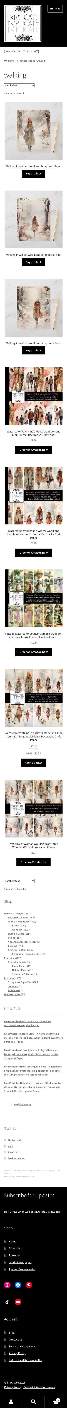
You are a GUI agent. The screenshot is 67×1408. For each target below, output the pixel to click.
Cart (10, 1146)
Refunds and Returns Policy (25, 1360)
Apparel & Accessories (22, 1269)
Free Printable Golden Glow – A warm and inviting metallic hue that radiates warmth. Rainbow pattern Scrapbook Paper (33, 1037)
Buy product (33, 173)
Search (33, 1402)
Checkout (13, 1152)
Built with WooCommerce (39, 1387)
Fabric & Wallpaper (20, 1262)
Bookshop (15, 1255)
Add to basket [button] (33, 762)
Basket (52, 1398)
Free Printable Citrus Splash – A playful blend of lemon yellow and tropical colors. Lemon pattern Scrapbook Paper (31, 1054)
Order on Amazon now (33, 449)
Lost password (16, 1158)
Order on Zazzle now (33, 862)
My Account (14, 1140)
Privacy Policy (17, 1353)
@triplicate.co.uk (22, 1104)
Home (11, 60)
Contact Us (15, 1339)
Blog (12, 1332)
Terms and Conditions (22, 1346)
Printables (15, 1248)
